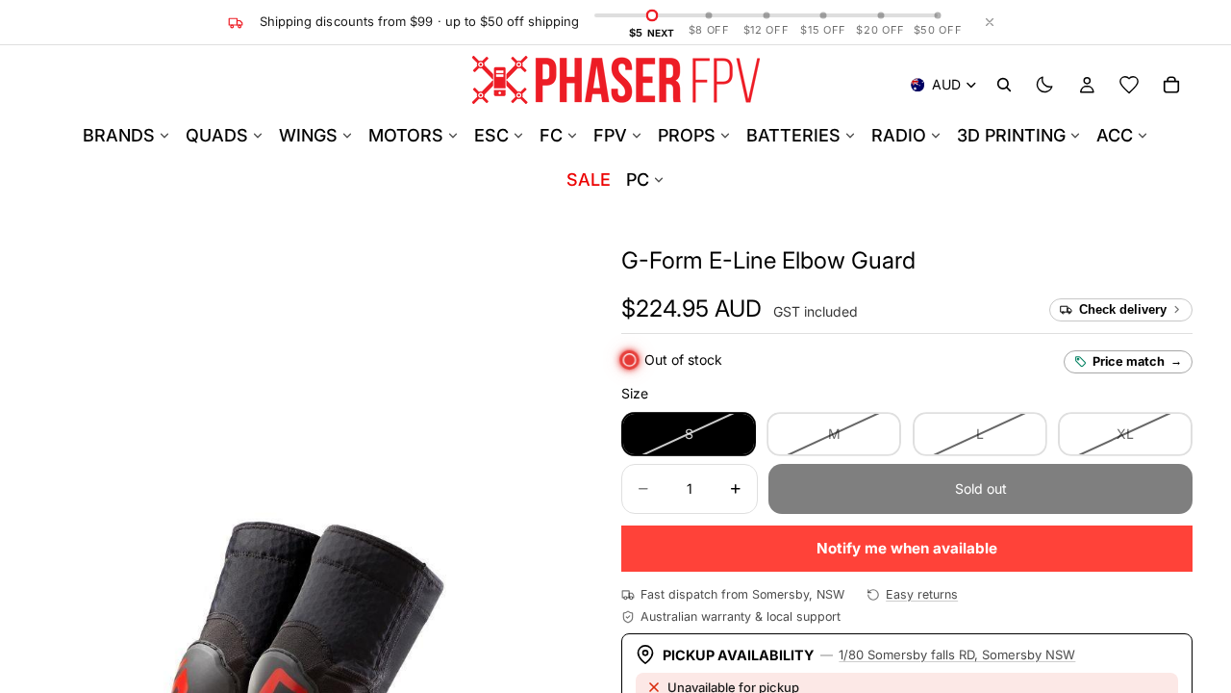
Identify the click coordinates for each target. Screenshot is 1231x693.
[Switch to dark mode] (1044, 85)
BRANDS (119, 135)
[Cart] (1171, 85)
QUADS (217, 135)
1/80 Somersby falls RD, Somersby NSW (957, 654)
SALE (588, 179)
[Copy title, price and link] (937, 260)
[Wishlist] (1129, 85)
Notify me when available (906, 548)
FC (551, 135)
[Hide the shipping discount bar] (989, 22)
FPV (610, 135)
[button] (768, 260)
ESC (491, 135)
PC (637, 179)
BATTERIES (793, 135)
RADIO (898, 135)
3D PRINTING (1011, 135)
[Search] (1004, 85)
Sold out (981, 488)
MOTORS (405, 135)
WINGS (308, 135)
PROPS (687, 135)
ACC (1114, 135)
